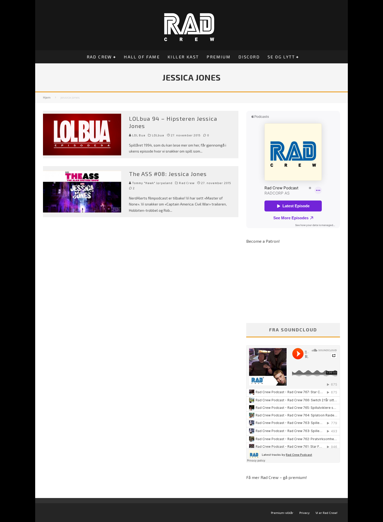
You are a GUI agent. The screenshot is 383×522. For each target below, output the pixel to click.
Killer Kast (183, 56)
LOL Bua (138, 135)
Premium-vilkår (282, 512)
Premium (219, 56)
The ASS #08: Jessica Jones (168, 173)
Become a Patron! (263, 241)
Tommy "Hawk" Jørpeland (151, 183)
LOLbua (158, 135)
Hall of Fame (142, 56)
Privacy (304, 512)
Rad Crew (99, 56)
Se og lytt (281, 56)
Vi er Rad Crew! (326, 512)
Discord (249, 56)
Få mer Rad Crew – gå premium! (276, 477)
